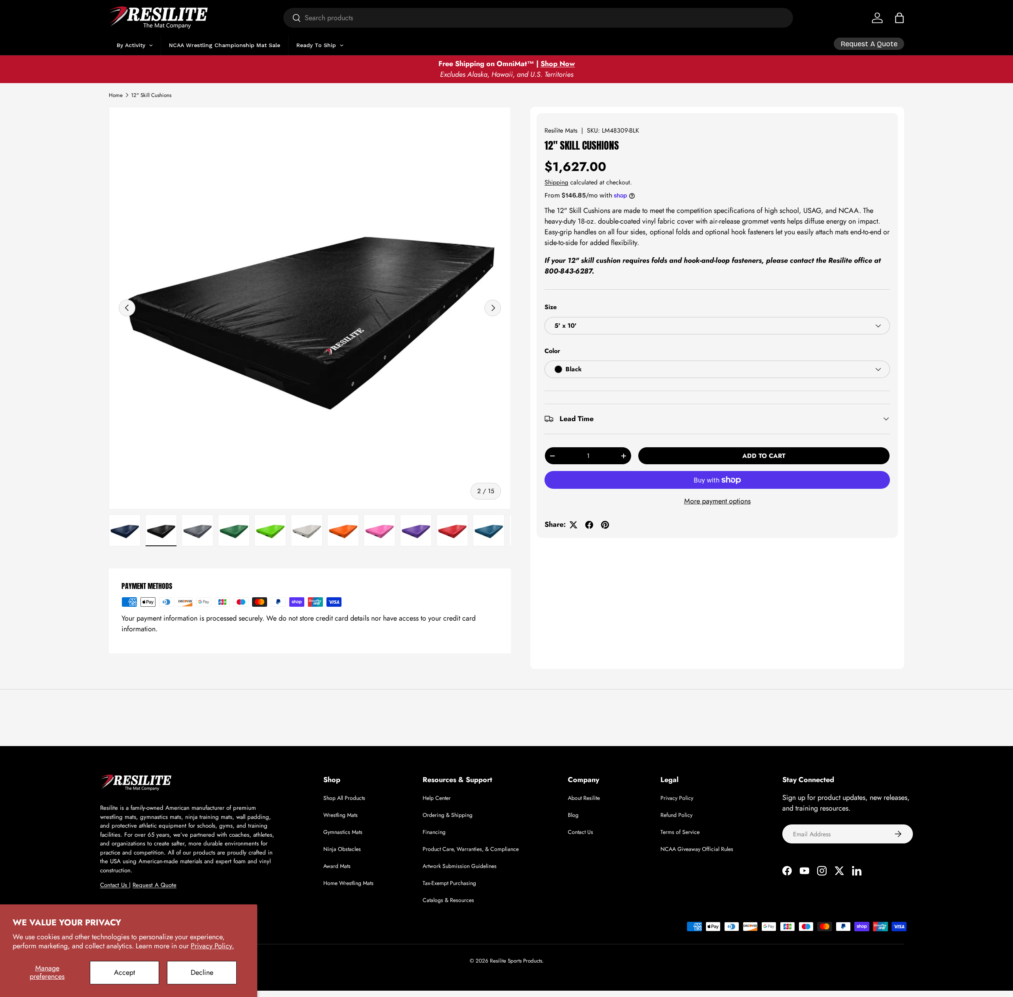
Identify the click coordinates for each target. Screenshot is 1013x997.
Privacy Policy (676, 798)
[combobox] (538, 18)
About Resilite (584, 798)
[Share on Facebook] (589, 525)
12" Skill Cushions (151, 95)
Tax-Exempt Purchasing (449, 883)
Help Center (437, 798)
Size (550, 306)
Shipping (556, 182)
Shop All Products (344, 798)
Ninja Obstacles (342, 849)
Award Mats (337, 866)
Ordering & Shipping (447, 815)
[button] (899, 18)
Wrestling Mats (340, 815)
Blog (573, 815)
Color (552, 350)
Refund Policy (676, 815)
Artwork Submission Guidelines (460, 866)
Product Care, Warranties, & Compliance (471, 849)
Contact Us (114, 885)
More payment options (717, 501)
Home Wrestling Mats (348, 883)
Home (116, 95)
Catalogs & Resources (448, 900)
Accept (124, 972)
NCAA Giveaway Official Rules (696, 849)
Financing (434, 832)
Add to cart (763, 455)
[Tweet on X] (573, 525)
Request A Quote (154, 885)
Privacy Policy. (212, 946)
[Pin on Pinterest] (605, 525)
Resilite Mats (560, 130)
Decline (202, 972)
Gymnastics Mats (342, 832)
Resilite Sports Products (516, 961)
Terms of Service (680, 832)
